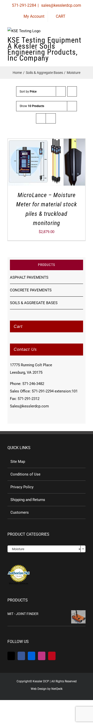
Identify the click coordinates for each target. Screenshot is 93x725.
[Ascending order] (72, 91)
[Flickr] (31, 656)
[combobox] (46, 548)
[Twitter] (11, 656)
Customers (19, 512)
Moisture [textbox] (45, 549)
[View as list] (51, 118)
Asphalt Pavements (29, 277)
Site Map (17, 461)
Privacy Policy (21, 487)
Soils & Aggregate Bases (34, 303)
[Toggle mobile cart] (66, 42)
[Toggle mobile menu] (84, 42)
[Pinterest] (52, 656)
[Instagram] (41, 656)
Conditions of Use (25, 474)
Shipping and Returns (27, 499)
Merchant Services (18, 583)
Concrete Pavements (31, 290)
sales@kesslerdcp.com (60, 5)
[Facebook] (21, 656)
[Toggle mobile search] (75, 42)
